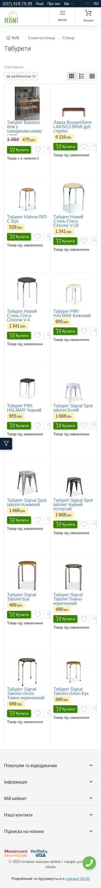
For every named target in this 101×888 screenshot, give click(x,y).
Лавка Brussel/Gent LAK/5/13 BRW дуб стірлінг (72, 126)
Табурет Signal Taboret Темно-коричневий (68, 599)
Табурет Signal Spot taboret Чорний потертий (73, 504)
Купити (22, 150)
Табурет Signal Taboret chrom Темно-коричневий (25, 693)
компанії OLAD (78, 879)
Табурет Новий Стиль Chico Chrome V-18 (68, 221)
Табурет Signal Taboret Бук (21, 596)
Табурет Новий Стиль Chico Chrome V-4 (22, 315)
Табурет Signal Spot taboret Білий (73, 408)
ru (96, 4)
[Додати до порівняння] (50, 150)
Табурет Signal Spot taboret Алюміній (26, 502)
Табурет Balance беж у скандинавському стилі (24, 129)
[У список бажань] (37, 150)
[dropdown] (89, 863)
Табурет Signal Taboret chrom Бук (71, 691)
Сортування (13, 67)
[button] (72, 76)
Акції (40, 4)
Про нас (53, 4)
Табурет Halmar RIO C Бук (27, 219)
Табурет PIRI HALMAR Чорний (24, 408)
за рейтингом (18, 76)
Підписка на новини (24, 831)
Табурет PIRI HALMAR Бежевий (72, 313)
